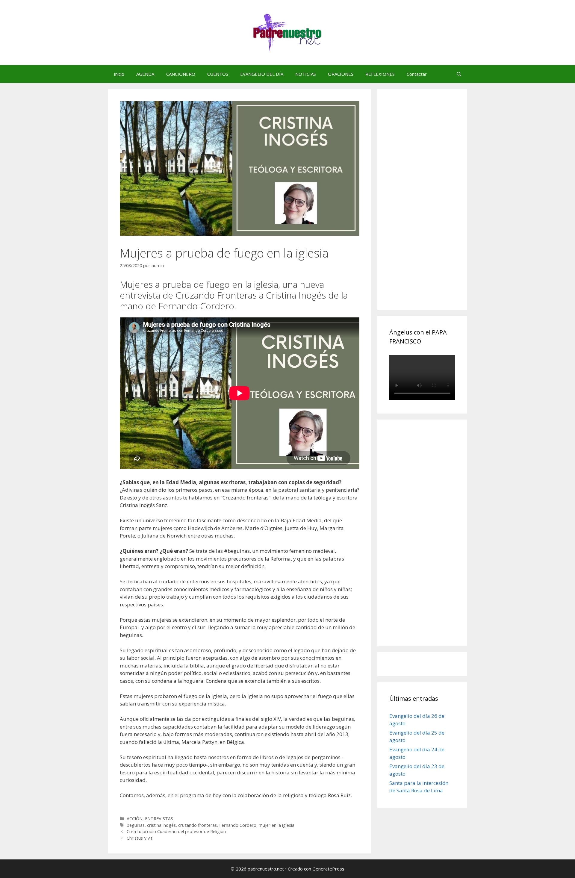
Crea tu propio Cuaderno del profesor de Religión (176, 831)
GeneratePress (328, 869)
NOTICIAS (305, 74)
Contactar (417, 74)
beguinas (136, 825)
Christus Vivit (139, 838)
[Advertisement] (434, 206)
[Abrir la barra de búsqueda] (459, 74)
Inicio (119, 74)
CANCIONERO (180, 74)
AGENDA (145, 74)
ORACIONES (340, 74)
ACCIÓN (135, 818)
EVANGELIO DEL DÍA (261, 74)
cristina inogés (161, 825)
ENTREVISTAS (159, 818)
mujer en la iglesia (276, 825)
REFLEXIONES (380, 74)
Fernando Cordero (237, 825)
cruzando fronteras (197, 825)
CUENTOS (217, 74)
